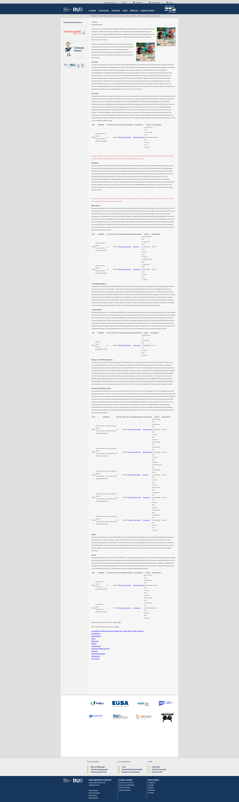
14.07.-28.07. (137, 475)
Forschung (104, 11)
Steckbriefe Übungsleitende (132, 769)
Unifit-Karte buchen (159, 769)
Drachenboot (96, 636)
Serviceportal (139, 2)
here (117, 627)
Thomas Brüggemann (138, 585)
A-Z (126, 2)
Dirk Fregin (136, 246)
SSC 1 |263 (121, 137)
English (171, 2)
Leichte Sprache (155, 2)
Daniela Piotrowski (147, 429)
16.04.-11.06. (137, 497)
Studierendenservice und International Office (125, 16)
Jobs (124, 767)
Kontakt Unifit (157, 772)
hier (119, 622)
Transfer (115, 11)
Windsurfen (95, 656)
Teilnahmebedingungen (99, 769)
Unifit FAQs (156, 767)
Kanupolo (95, 641)
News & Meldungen (98, 767)
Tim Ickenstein (146, 497)
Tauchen (94, 651)
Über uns (134, 11)
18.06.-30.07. (137, 520)
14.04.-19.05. (137, 429)
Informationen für (111, 2)
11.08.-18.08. (127, 137)
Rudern (94, 644)
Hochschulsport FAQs (99, 772)
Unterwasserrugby (98, 654)
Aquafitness (95, 633)
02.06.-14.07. (137, 452)
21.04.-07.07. (127, 246)
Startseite (94, 16)
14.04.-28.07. (127, 585)
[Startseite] (73, 9)
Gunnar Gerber (137, 345)
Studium (92, 11)
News (125, 11)
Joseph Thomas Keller (138, 137)
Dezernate (109, 16)
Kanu (93, 638)
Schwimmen (96, 646)
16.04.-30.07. (127, 269)
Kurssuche (95, 659)
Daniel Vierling (137, 269)
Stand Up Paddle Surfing (100, 649)
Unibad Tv (121, 246)
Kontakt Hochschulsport (131, 772)
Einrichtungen (147, 11)
